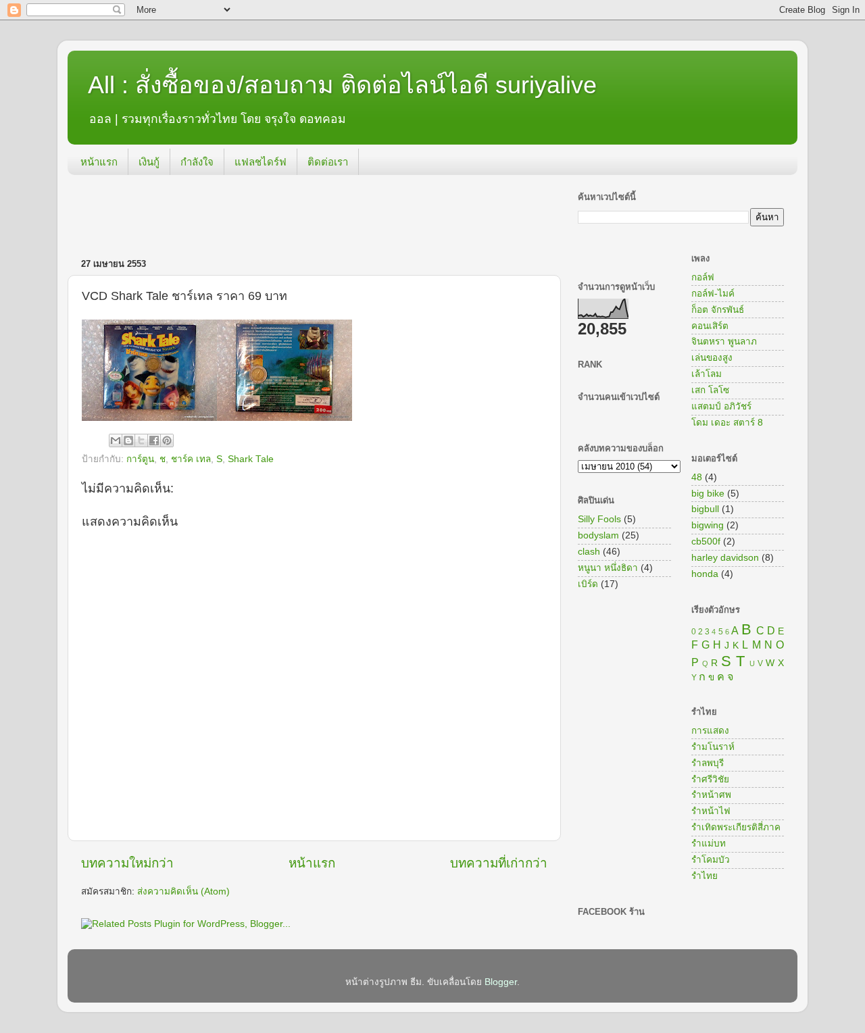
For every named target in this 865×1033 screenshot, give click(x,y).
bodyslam (598, 535)
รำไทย (704, 876)
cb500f (705, 541)
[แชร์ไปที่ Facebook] (154, 440)
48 (696, 477)
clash (589, 552)
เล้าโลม (706, 374)
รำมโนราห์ (713, 747)
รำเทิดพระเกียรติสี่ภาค (736, 827)
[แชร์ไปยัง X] (141, 440)
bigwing (707, 525)
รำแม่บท (708, 843)
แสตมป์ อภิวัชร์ (721, 406)
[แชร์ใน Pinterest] (167, 440)
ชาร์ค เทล (191, 459)
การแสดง (710, 731)
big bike (707, 493)
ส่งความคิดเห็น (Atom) (183, 891)
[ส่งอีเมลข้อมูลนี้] (115, 440)
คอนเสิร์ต (709, 326)
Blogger (501, 982)
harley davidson (725, 558)
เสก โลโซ (710, 390)
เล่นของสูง (712, 358)
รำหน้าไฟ (711, 811)
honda (704, 574)
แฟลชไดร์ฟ (260, 162)
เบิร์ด (588, 584)
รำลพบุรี (707, 763)
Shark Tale (251, 459)
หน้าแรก (99, 162)
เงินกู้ (149, 162)
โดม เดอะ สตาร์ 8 (727, 423)
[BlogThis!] (128, 440)
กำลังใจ (197, 162)
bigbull (705, 509)
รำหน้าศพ (711, 795)
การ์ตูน (140, 459)
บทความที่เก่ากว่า (498, 863)
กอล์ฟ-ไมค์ (713, 293)
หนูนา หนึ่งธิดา (608, 568)
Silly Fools (599, 519)
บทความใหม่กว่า (127, 863)
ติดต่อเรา (327, 162)
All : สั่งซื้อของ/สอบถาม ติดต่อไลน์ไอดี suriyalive (342, 85)
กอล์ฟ (702, 277)
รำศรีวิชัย (710, 779)
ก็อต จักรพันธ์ (717, 310)
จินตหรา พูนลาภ (724, 341)
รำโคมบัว (710, 860)
